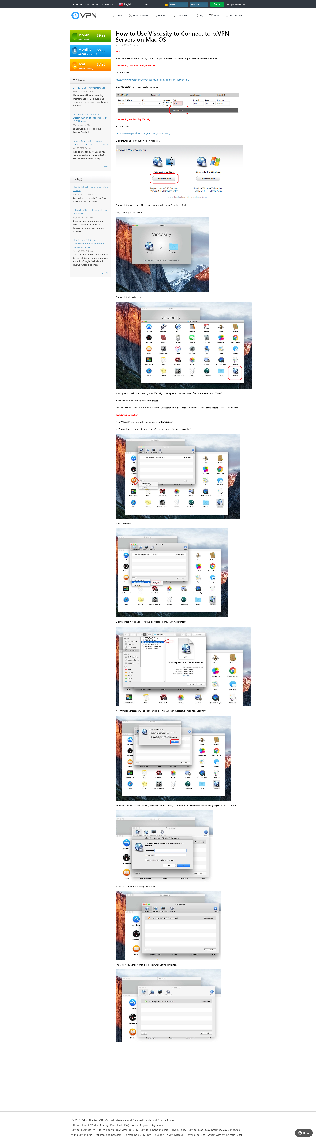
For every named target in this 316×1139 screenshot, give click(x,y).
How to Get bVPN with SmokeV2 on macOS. (90, 188)
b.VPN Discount (175, 1134)
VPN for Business (81, 1129)
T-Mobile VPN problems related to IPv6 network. (90, 211)
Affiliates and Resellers (108, 1134)
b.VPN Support (155, 1134)
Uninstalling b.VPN (135, 1134)
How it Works (90, 1125)
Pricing (104, 1125)
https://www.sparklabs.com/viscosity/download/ (143, 133)
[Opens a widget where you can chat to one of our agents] (304, 1133)
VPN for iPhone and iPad (154, 1129)
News (134, 1125)
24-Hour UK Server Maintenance (89, 87)
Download (116, 1125)
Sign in (217, 4)
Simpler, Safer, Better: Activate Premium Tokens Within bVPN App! (90, 142)
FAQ (126, 1125)
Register (144, 1125)
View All (105, 166)
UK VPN (133, 1129)
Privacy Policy (178, 1129)
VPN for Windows (103, 1129)
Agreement (158, 1125)
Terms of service (196, 1134)
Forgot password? (236, 4)
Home (76, 1125)
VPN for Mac (195, 1129)
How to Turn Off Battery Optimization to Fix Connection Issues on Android (88, 243)
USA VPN (121, 1129)
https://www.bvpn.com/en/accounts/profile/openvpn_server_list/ (152, 79)
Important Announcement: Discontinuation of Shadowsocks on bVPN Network (90, 118)
